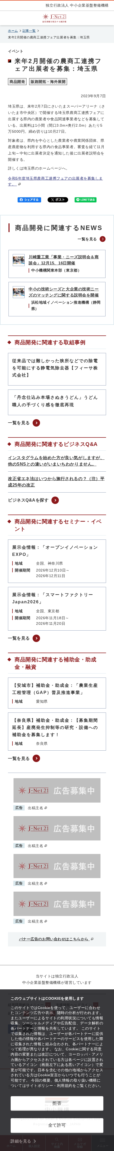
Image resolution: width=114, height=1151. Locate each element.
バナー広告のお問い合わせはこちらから (54, 939)
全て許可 (57, 1125)
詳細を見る (21, 1141)
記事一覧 (29, 31)
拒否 (56, 1103)
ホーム (13, 31)
